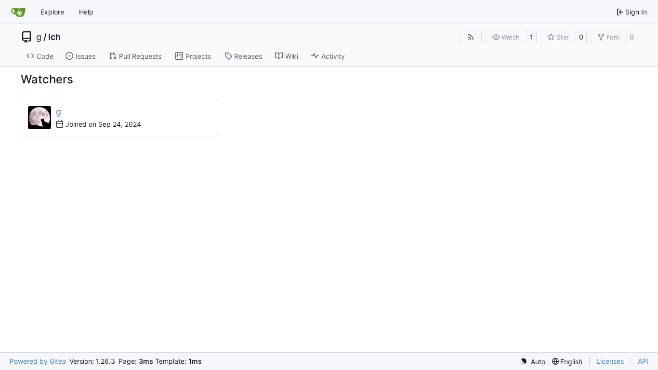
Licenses (610, 361)
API (643, 361)
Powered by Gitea (38, 361)
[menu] (532, 361)
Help (86, 12)
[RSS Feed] (471, 37)
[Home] (18, 12)
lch (54, 37)
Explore (52, 12)
